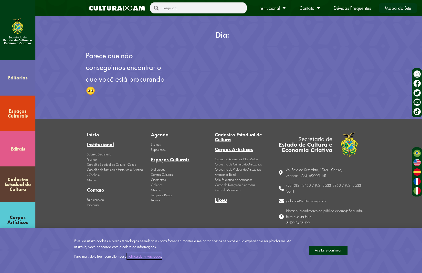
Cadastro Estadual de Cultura (18, 184)
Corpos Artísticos (17, 219)
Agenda (160, 134)
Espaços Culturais (18, 113)
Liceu (221, 200)
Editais (18, 149)
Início (93, 134)
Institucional (269, 8)
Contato (306, 8)
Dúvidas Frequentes (352, 8)
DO (117, 8)
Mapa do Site (398, 8)
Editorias (18, 78)
